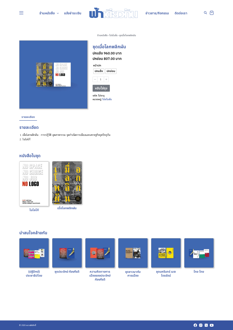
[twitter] (206, 325)
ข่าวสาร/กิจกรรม (157, 13)
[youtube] (212, 325)
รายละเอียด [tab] (28, 117)
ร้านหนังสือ (47, 13)
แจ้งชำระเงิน (72, 13)
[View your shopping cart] (212, 13)
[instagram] (201, 325)
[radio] (98, 71)
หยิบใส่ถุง (101, 88)
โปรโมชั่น (113, 35)
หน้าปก (97, 65)
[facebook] (195, 325)
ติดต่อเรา (181, 13)
